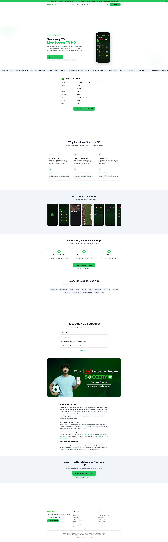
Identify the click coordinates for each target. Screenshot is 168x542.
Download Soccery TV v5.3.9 (85, 108)
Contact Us (100, 523)
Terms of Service (101, 519)
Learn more (116, 1)
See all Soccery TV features (83, 183)
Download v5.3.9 (54, 520)
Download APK (115, 4)
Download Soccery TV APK (85, 473)
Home (73, 4)
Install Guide (85, 4)
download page (88, 434)
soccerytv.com (70, 1)
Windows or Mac (64, 438)
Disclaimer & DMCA (102, 521)
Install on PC (75, 523)
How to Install (69, 57)
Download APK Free (56, 57)
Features (78, 4)
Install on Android (76, 519)
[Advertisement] (84, 17)
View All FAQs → (84, 350)
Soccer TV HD (76, 515)
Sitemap (99, 524)
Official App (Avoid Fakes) (103, 515)
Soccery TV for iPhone (78, 524)
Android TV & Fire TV (99, 436)
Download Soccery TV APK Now (85, 265)
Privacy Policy (101, 517)
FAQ (90, 4)
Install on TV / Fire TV (77, 521)
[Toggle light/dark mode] (108, 4)
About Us (100, 513)
